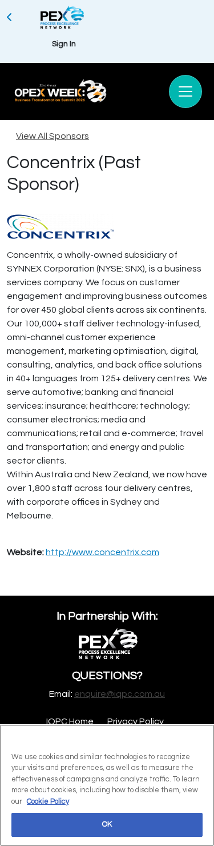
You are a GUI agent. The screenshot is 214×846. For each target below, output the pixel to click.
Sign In (64, 44)
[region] (107, 785)
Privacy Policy (135, 721)
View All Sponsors (52, 136)
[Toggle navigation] (185, 91)
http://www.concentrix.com (102, 552)
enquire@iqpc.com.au (119, 694)
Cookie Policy (48, 801)
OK (107, 824)
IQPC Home (70, 721)
